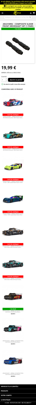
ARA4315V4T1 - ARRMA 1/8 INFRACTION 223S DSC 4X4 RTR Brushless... (13, 374)
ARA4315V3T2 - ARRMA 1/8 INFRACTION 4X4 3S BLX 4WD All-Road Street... (13, 279)
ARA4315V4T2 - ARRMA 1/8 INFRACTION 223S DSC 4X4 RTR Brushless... (13, 311)
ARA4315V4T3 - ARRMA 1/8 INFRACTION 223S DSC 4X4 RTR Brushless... (13, 341)
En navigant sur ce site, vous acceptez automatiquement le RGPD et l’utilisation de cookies (18, 7)
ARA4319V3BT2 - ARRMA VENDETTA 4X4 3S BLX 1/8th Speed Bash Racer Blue (13, 214)
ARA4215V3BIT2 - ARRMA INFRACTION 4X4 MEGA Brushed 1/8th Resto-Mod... (13, 149)
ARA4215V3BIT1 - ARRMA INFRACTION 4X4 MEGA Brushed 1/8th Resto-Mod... (13, 117)
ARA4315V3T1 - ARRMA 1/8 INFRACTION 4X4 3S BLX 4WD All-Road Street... (13, 246)
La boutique (5, 400)
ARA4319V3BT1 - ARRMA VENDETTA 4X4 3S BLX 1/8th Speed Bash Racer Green (13, 182)
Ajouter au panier (16, 80)
